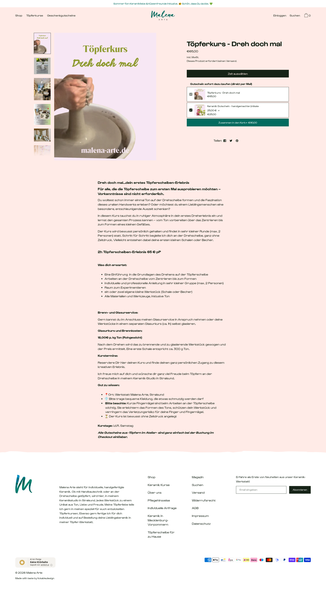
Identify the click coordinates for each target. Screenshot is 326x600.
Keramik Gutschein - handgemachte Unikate (233, 106)
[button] (295, 15)
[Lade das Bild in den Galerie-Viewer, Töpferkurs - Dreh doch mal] (42, 43)
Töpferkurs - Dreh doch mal (223, 92)
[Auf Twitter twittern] (231, 140)
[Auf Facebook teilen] (225, 140)
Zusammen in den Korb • (238, 122)
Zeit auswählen (238, 73)
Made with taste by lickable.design (34, 578)
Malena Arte (34, 572)
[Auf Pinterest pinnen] (237, 140)
